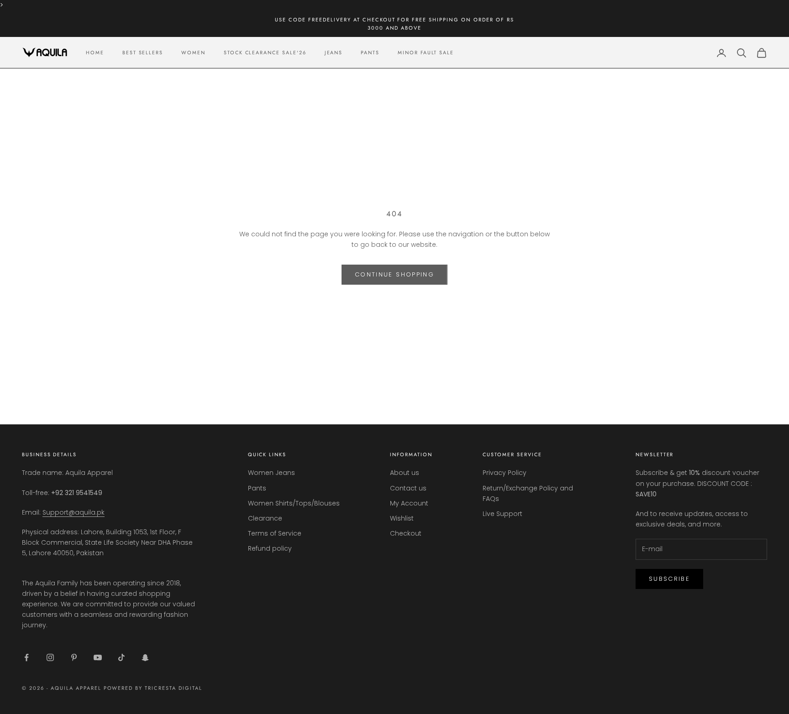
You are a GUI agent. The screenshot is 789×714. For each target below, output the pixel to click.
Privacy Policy (504, 472)
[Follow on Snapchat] (145, 657)
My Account (409, 503)
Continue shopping (394, 274)
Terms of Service (274, 533)
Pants (370, 52)
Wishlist (402, 518)
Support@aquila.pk (73, 512)
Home (95, 52)
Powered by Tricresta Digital (153, 688)
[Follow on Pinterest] (74, 657)
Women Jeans (271, 472)
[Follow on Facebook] (26, 657)
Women (193, 52)
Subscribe (669, 578)
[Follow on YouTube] (97, 657)
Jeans (334, 52)
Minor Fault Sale (426, 52)
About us (404, 472)
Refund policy (270, 548)
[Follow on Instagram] (50, 657)
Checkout (405, 533)
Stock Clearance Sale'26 (265, 52)
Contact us (408, 488)
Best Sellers (142, 52)
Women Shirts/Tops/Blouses (294, 503)
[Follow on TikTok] (121, 657)
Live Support (502, 513)
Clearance (265, 518)
